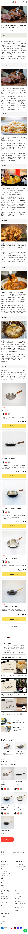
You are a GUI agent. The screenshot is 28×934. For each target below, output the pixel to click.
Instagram (3, 919)
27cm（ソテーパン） (6, 873)
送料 (2, 894)
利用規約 (17, 910)
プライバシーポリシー (20, 907)
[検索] (4, 2)
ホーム (2, 851)
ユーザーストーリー (19, 869)
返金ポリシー (4, 905)
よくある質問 (18, 896)
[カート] (26, 2)
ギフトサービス (4, 896)
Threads (3, 921)
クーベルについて (19, 864)
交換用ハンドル (4, 875)
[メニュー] (1, 1)
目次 (4, 35)
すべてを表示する (7, 839)
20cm (2, 866)
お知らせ (17, 898)
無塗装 (8, 789)
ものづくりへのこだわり (20, 866)
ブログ (7, 851)
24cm (2, 868)
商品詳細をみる (14, 426)
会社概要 (17, 894)
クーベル (15, 931)
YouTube (3, 916)
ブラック (2, 789)
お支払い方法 (4, 903)
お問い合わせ (18, 901)
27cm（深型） (4, 871)
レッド (5, 789)
